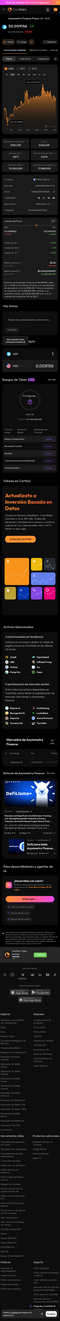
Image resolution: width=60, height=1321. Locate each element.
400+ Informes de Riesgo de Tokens (12, 1223)
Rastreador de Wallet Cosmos (10, 1087)
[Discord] (54, 198)
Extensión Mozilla (41, 1153)
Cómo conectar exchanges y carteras (46, 1274)
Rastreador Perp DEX (10, 1125)
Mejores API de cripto (20, 913)
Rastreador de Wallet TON (13, 1104)
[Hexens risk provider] (30, 419)
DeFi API (4, 1251)
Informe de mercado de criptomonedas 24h (12, 1190)
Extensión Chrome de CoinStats (43, 1143)
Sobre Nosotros (40, 1066)
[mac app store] (30, 1000)
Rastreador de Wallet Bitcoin (10, 1115)
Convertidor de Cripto (11, 1161)
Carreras (37, 1036)
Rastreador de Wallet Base (13, 1100)
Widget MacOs (39, 1149)
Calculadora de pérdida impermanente (12, 1155)
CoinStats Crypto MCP (11, 1229)
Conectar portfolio (20, 539)
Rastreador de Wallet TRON (13, 1109)
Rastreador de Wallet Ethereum (10, 1094)
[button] (49, 179)
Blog (3, 1032)
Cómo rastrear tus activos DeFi (45, 1281)
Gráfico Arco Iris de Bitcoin (13, 1165)
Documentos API (41, 1049)
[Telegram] (39, 198)
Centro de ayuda (41, 1268)
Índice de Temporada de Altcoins (12, 1204)
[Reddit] (32, 976)
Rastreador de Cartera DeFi (13, 1052)
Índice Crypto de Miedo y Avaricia (12, 1178)
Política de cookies (9, 1284)
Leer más (30, 414)
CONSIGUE (40, 955)
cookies (14, 1312)
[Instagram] (12, 976)
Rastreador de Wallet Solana (10, 1079)
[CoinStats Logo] (17, 9)
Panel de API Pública (42, 1054)
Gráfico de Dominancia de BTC (13, 1197)
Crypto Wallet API (9, 1238)
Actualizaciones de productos (42, 1021)
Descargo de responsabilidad (8, 1269)
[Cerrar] (56, 2)
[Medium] (49, 198)
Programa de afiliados (11, 1048)
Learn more (44, 2)
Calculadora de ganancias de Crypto (13, 1143)
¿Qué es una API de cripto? (22, 907)
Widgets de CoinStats (11, 1184)
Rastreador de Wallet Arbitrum (10, 1072)
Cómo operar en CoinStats (45, 1294)
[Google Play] (40, 992)
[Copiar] (49, 179)
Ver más (52, 379)
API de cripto (28, 899)
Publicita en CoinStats (43, 1041)
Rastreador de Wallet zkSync (10, 1065)
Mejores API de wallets (20, 919)
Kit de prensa (39, 1032)
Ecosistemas (6, 1130)
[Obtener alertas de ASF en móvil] (31, 42)
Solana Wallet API (9, 1242)
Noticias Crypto (8, 1036)
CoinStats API (39, 1045)
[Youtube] (47, 976)
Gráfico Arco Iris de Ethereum (9, 1171)
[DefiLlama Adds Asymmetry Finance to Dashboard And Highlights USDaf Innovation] (16, 846)
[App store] (19, 992)
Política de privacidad (11, 1280)
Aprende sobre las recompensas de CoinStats (45, 1300)
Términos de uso (8, 1275)
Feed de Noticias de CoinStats (42, 1059)
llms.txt (4, 1234)
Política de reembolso (11, 1289)
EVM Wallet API (8, 1247)
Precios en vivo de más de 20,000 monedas (13, 1211)
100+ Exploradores (9, 1217)
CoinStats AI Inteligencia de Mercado (13, 1042)
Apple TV (37, 1158)
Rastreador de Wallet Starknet (10, 1058)
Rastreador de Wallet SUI (12, 1121)
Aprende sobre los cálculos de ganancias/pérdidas (46, 1288)
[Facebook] (55, 976)
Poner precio (39, 1027)
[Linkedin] (40, 976)
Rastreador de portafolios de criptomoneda (12, 1021)
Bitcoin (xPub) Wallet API (12, 1256)
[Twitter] (44, 198)
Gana (3, 1027)
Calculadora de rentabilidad (13, 1149)
